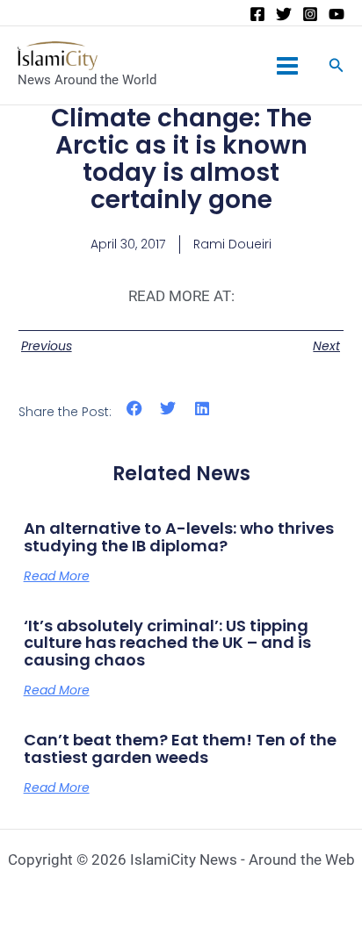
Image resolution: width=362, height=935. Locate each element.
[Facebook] (257, 14)
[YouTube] (336, 14)
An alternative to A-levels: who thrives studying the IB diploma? (179, 537)
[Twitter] (284, 14)
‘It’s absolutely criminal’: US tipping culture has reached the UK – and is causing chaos (167, 643)
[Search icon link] (336, 67)
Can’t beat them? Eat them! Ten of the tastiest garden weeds (180, 748)
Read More (57, 576)
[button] (135, 409)
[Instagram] (310, 14)
